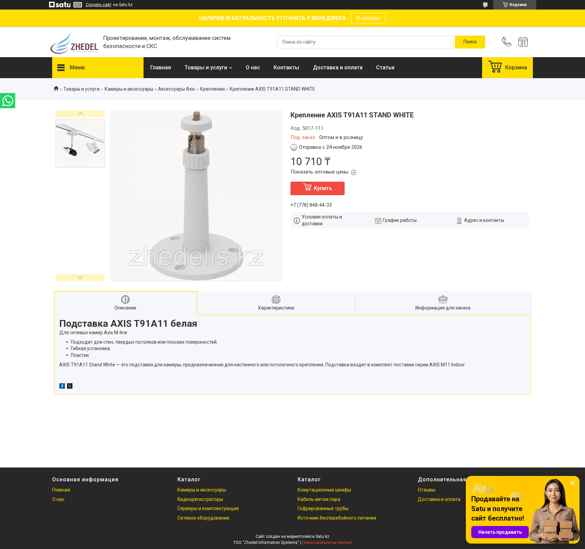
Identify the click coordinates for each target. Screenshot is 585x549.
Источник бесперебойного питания (337, 518)
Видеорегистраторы (200, 499)
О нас (253, 67)
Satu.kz (322, 536)
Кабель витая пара (319, 499)
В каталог (368, 18)
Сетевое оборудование (203, 518)
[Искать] (470, 42)
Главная (160, 67)
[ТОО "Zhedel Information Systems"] (74, 42)
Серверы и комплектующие (208, 508)
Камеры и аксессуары (129, 89)
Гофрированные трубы (323, 508)
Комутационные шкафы (324, 490)
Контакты (286, 67)
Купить (323, 188)
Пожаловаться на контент (327, 542)
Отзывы (426, 490)
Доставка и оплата (338, 67)
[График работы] (523, 42)
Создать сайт (98, 4)
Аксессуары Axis (176, 89)
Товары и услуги (206, 67)
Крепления (212, 89)
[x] (69, 387)
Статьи (385, 67)
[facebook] (62, 387)
